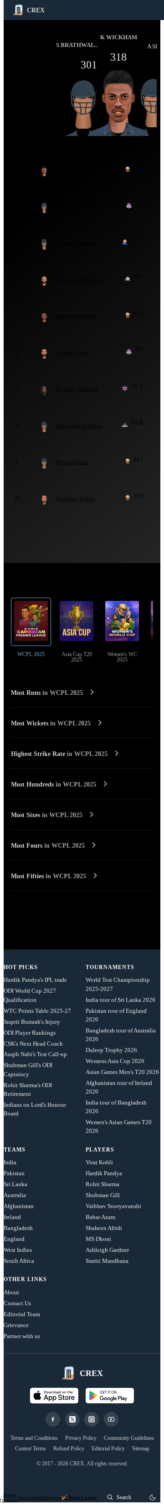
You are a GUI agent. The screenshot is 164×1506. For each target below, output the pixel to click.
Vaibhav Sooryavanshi (113, 1206)
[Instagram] (91, 1419)
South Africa (19, 1260)
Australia (15, 1195)
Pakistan (14, 1173)
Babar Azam (100, 1217)
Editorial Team (22, 1314)
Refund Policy (68, 1448)
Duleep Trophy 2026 (111, 1050)
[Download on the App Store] (54, 1395)
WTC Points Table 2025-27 (37, 1010)
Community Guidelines (129, 1438)
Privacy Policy (81, 1438)
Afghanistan (19, 1206)
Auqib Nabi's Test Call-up (35, 1054)
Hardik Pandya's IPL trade (35, 979)
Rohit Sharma (102, 1184)
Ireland (12, 1217)
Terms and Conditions (34, 1438)
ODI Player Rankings (30, 1032)
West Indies (18, 1249)
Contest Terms (30, 1448)
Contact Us (17, 1303)
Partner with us (22, 1336)
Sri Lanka (15, 1184)
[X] (72, 1419)
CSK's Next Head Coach (33, 1043)
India (10, 1162)
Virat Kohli (99, 1162)
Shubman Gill (103, 1195)
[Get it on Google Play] (110, 1395)
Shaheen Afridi (104, 1228)
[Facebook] (53, 1419)
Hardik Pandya (104, 1173)
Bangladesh (18, 1228)
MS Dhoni (98, 1238)
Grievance (16, 1325)
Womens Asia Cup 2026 (115, 1061)
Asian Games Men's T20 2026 (122, 1071)
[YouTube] (111, 1419)
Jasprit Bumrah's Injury (32, 1021)
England (14, 1238)
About (11, 1292)
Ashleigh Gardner (107, 1249)
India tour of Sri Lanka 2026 (120, 999)
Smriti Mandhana (107, 1260)
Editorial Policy (108, 1448)
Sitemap (140, 1448)
